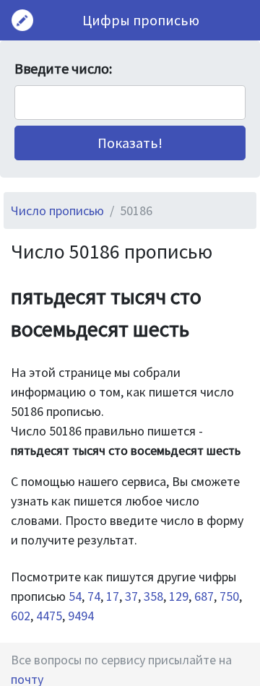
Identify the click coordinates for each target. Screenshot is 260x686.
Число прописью (57, 210)
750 (229, 596)
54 (75, 596)
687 (204, 596)
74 (93, 596)
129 (178, 596)
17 (112, 596)
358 (153, 596)
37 (131, 596)
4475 (49, 615)
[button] (130, 143)
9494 (81, 615)
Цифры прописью (140, 20)
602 (20, 615)
